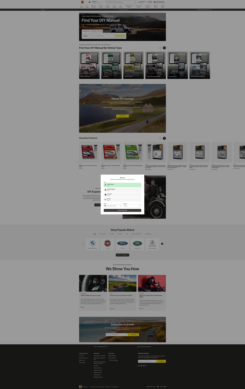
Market (105, 203)
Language (125, 203)
